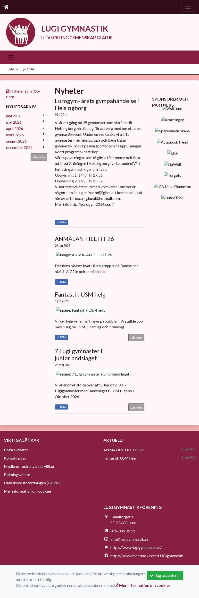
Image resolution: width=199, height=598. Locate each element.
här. (103, 271)
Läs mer (136, 337)
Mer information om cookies (27, 491)
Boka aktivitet (16, 449)
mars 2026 (15, 134)
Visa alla (39, 157)
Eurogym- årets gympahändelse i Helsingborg (97, 104)
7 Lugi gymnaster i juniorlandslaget (78, 354)
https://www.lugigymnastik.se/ (136, 547)
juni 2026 (13, 115)
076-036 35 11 (122, 531)
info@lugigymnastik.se (129, 539)
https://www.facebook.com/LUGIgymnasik (146, 555)
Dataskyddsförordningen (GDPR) (32, 482)
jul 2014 (28, 69)
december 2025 (19, 147)
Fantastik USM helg (80, 294)
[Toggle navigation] (188, 7)
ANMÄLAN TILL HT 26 (84, 238)
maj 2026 (14, 122)
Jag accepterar (167, 575)
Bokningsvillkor (17, 474)
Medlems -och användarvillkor (29, 466)
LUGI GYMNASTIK (74, 28)
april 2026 (14, 128)
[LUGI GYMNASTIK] (20, 31)
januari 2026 (16, 141)
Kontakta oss (15, 458)
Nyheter (13, 69)
